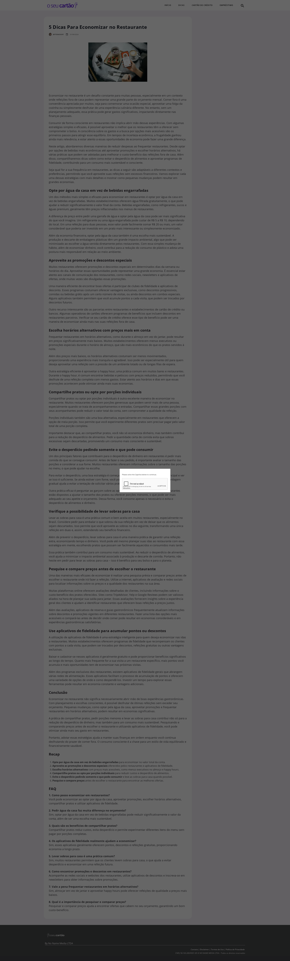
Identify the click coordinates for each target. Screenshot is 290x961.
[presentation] (145, 484)
